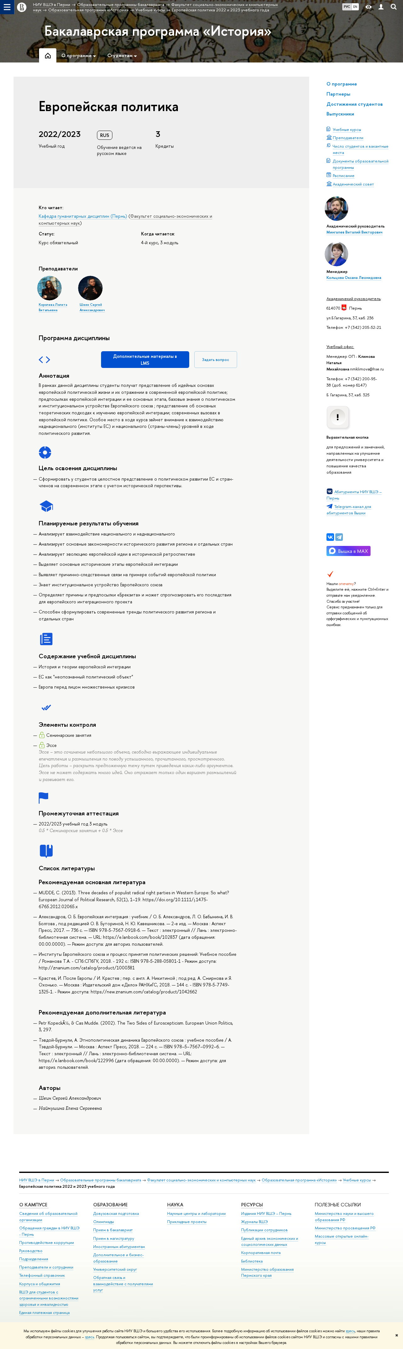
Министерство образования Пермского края (267, 1272)
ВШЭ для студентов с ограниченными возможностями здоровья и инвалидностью (48, 1298)
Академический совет (353, 184)
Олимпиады (103, 1221)
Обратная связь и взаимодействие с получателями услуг (123, 1284)
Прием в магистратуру (113, 1238)
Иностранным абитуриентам (119, 1246)
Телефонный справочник (42, 1275)
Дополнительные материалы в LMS (145, 359)
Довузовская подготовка (116, 1213)
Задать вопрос (215, 359)
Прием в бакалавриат (113, 1230)
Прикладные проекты (187, 1221)
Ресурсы (252, 1204)
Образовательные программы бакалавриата (100, 1180)
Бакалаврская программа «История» (158, 30)
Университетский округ (115, 1269)
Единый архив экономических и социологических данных (269, 1241)
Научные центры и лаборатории (196, 1213)
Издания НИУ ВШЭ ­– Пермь (266, 1213)
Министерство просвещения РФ (345, 1228)
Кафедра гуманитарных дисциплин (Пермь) (83, 216)
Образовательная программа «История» (299, 1180)
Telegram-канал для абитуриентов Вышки (348, 510)
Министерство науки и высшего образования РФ (344, 1216)
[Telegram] (339, 537)
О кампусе (33, 1204)
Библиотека (252, 1261)
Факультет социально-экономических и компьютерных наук (201, 1180)
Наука (175, 1204)
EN (355, 6)
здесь (350, 1331)
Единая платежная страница (44, 1312)
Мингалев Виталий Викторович (354, 232)
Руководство (31, 1250)
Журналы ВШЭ (254, 1221)
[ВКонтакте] (330, 537)
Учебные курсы (347, 129)
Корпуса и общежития (39, 1284)
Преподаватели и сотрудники (46, 1267)
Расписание (344, 175)
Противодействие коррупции (46, 1242)
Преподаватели (348, 137)
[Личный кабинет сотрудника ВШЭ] (381, 7)
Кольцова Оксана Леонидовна (353, 277)
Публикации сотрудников (264, 1230)
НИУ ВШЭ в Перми (36, 1180)
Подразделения (33, 1259)
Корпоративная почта (261, 1252)
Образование (110, 1204)
